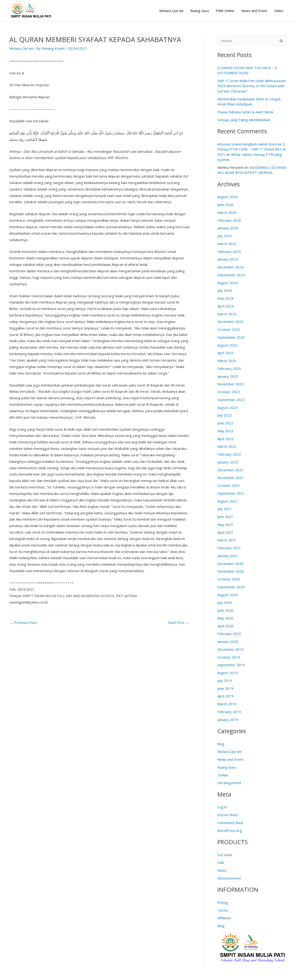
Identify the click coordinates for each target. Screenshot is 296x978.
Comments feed (230, 822)
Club (220, 862)
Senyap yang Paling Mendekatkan (243, 119)
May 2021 (225, 524)
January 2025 (227, 259)
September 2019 (231, 664)
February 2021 (229, 548)
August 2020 (227, 594)
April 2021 (225, 532)
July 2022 (224, 415)
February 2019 (229, 711)
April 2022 (225, 438)
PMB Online (225, 10)
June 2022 (225, 423)
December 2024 (230, 267)
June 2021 (225, 516)
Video (278, 10)
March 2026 (226, 212)
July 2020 (224, 602)
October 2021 (228, 485)
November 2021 (230, 477)
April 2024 (225, 306)
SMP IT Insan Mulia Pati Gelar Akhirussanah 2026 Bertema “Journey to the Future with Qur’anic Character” (251, 85)
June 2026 (225, 204)
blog (220, 744)
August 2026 (227, 196)
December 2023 (230, 321)
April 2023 (225, 352)
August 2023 (227, 345)
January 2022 (227, 462)
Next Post (178, 622)
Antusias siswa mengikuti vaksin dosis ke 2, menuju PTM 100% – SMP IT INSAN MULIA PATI (251, 149)
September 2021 (231, 493)
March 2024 (226, 314)
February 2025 (229, 251)
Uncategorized (229, 782)
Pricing (222, 902)
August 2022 (227, 407)
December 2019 (230, 649)
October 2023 (228, 329)
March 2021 (226, 540)
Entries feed (227, 814)
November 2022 (230, 384)
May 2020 (225, 618)
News (222, 870)
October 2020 (228, 579)
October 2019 (228, 657)
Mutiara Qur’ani (171, 10)
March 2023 (226, 360)
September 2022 (231, 399)
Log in (222, 807)
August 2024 (227, 282)
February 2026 (229, 220)
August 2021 (227, 501)
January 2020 (227, 641)
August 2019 (227, 672)
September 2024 (231, 275)
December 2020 (230, 563)
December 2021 (230, 470)
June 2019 (225, 688)
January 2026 (227, 228)
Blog (221, 925)
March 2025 (226, 243)
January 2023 (227, 376)
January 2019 (227, 719)
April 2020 (225, 626)
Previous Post (23, 622)
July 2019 (224, 680)
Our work (224, 854)
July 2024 (224, 290)
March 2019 (226, 704)
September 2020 (231, 587)
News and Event (254, 10)
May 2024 (225, 298)
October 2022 (228, 391)
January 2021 (227, 555)
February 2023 (229, 368)
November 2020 (230, 571)
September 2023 (231, 337)
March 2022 (226, 446)
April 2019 (225, 696)
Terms (222, 910)
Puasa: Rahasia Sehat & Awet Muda (245, 112)
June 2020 (225, 610)
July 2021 (224, 508)
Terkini (222, 775)
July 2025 (224, 235)
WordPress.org (229, 830)
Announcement (229, 878)
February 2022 (229, 454)
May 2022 (225, 431)
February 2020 (229, 633)
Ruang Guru (199, 10)
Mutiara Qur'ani (21, 48)
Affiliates (224, 918)
